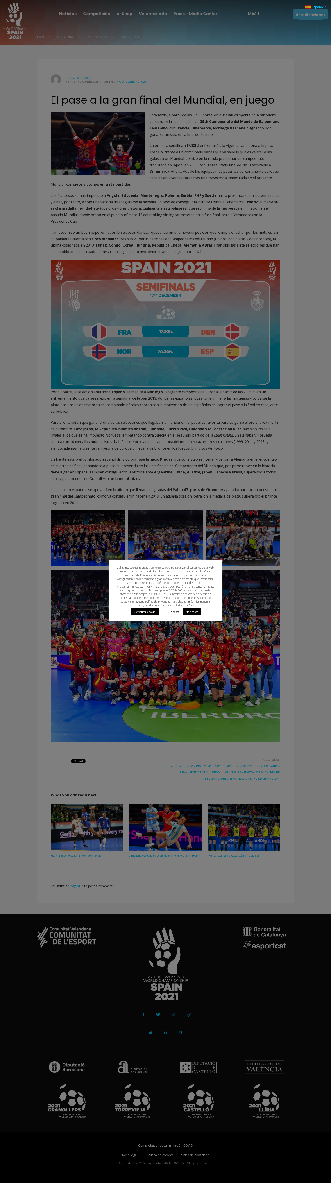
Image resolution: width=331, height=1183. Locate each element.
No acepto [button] (192, 611)
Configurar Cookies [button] (145, 611)
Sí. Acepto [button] (173, 611)
